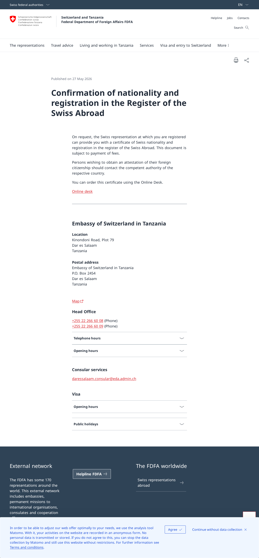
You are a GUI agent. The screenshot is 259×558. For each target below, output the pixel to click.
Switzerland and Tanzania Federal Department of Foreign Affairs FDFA (97, 19)
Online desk (82, 191)
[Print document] (236, 60)
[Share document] (246, 60)
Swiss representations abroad (157, 482)
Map (76, 301)
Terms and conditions (27, 547)
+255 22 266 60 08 (87, 320)
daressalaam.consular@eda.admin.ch (104, 378)
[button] (27, 45)
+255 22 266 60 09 (87, 326)
